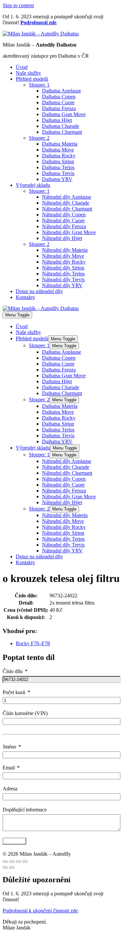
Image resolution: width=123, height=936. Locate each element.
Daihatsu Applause (61, 90)
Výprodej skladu (33, 185)
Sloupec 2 (39, 138)
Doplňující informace (25, 809)
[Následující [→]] (11, 867)
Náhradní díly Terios (63, 273)
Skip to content (18, 5)
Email (9, 767)
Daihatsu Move (58, 149)
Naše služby (28, 73)
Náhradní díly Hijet (62, 238)
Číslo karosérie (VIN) (25, 713)
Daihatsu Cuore (58, 102)
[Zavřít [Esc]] (5, 862)
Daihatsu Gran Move (64, 114)
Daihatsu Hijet (57, 120)
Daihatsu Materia (59, 144)
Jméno (9, 746)
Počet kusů (14, 692)
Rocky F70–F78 (33, 643)
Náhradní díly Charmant (67, 208)
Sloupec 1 (39, 85)
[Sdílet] (11, 862)
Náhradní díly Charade (65, 203)
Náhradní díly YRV (62, 285)
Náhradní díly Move (63, 256)
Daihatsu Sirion (58, 161)
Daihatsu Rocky (58, 155)
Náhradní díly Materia (65, 250)
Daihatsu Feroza (59, 108)
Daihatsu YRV (57, 179)
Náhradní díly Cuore (63, 220)
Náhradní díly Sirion (63, 267)
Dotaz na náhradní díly (39, 291)
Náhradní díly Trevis (63, 279)
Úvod (22, 67)
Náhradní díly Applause (66, 197)
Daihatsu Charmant (62, 132)
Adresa (10, 788)
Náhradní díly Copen (64, 214)
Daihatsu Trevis (58, 173)
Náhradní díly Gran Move (69, 232)
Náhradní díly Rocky (64, 262)
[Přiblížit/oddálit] (25, 862)
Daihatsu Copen (58, 96)
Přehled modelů (32, 79)
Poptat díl (14, 841)
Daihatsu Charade (60, 126)
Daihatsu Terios (58, 167)
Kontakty (25, 297)
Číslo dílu (13, 671)
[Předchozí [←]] (5, 867)
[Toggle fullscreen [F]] (18, 862)
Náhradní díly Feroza (64, 226)
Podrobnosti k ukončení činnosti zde (40, 910)
